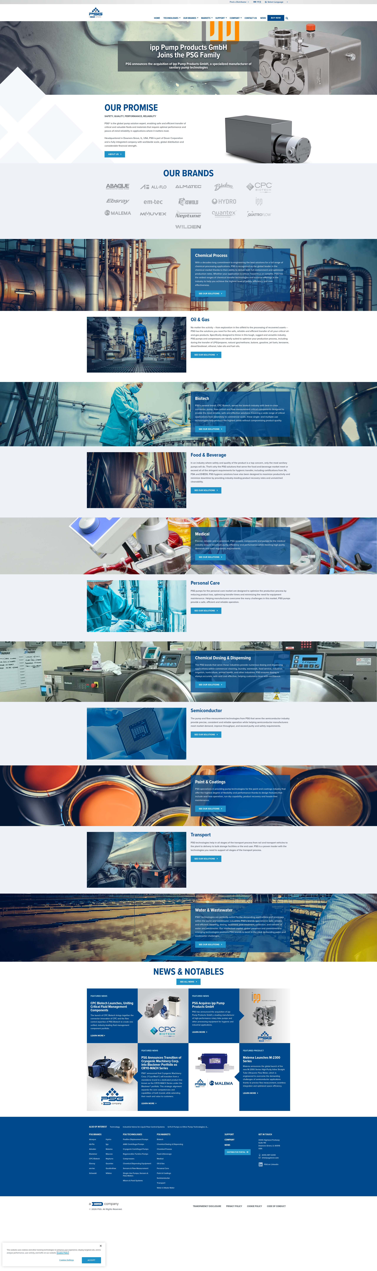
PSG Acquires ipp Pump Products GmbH (208, 1004)
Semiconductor (163, 1178)
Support (220, 18)
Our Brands (189, 18)
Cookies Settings (66, 1260)
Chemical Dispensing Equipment (137, 1163)
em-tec (92, 1168)
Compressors (128, 1158)
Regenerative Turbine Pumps (135, 1154)
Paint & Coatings (164, 1173)
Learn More (97, 1035)
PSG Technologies (132, 1134)
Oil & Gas (160, 1163)
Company (235, 18)
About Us (113, 154)
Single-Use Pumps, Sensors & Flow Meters (135, 1174)
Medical (160, 1158)
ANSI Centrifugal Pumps (133, 1144)
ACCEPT (91, 1260)
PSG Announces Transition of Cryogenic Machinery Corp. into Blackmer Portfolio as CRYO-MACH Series (161, 1063)
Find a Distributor (238, 2)
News (263, 18)
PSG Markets (163, 1134)
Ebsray (92, 1163)
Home (157, 18)
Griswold (93, 1173)
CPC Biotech (94, 1158)
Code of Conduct (276, 1206)
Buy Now (276, 17)
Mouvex (109, 1154)
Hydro (108, 1139)
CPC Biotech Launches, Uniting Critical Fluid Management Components (112, 1006)
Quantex (109, 1163)
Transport (161, 1183)
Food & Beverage (164, 1154)
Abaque (92, 1139)
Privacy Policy (234, 1206)
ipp (107, 1144)
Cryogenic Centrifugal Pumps (135, 1149)
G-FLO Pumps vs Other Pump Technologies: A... (188, 1126)
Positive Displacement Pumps (135, 1139)
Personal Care (163, 1168)
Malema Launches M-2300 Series (261, 1059)
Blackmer (93, 1154)
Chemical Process (164, 1149)
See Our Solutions (209, 293)
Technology (115, 1126)
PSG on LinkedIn (271, 1164)
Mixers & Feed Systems (133, 1180)
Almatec (92, 1149)
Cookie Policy (254, 1206)
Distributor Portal (236, 1152)
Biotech (160, 1139)
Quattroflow (111, 1168)
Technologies (170, 18)
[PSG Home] (95, 12)
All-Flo (91, 1144)
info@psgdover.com (270, 1157)
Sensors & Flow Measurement (135, 1168)
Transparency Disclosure (207, 1206)
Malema (109, 1149)
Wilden (109, 1173)
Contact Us (251, 18)
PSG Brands (95, 1134)
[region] (53, 1254)
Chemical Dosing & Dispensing (170, 1144)
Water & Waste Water (166, 1187)
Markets (205, 18)
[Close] (100, 1246)
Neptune (109, 1158)
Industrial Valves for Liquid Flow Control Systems (144, 1126)
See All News (187, 981)
